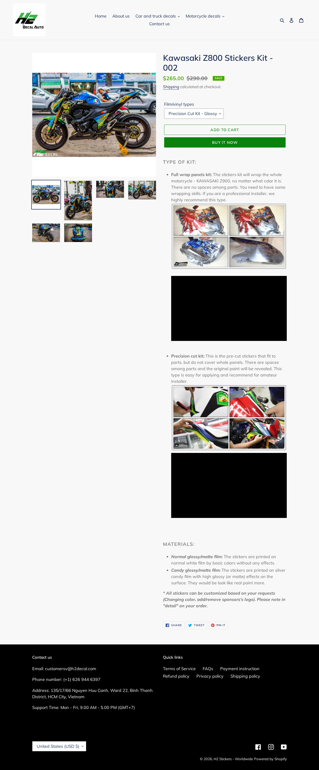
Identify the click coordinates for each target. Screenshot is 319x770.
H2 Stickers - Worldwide (233, 759)
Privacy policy (209, 676)
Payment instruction (239, 668)
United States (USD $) (58, 746)
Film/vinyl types (179, 104)
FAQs (208, 668)
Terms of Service (179, 668)
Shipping (171, 86)
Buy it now (225, 142)
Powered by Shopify (270, 759)
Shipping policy (245, 676)
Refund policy (176, 676)
